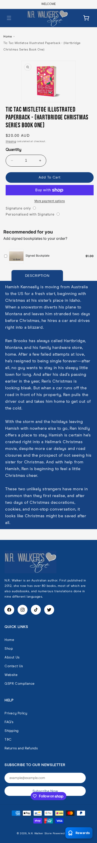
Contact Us (14, 666)
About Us (12, 657)
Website (11, 675)
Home (7, 36)
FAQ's (9, 722)
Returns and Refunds (21, 748)
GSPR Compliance (20, 683)
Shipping (11, 141)
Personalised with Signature (30, 214)
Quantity (13, 150)
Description (37, 275)
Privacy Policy (16, 713)
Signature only (18, 208)
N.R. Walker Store (40, 833)
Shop (9, 648)
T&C (8, 739)
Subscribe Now (45, 791)
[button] (9, 18)
